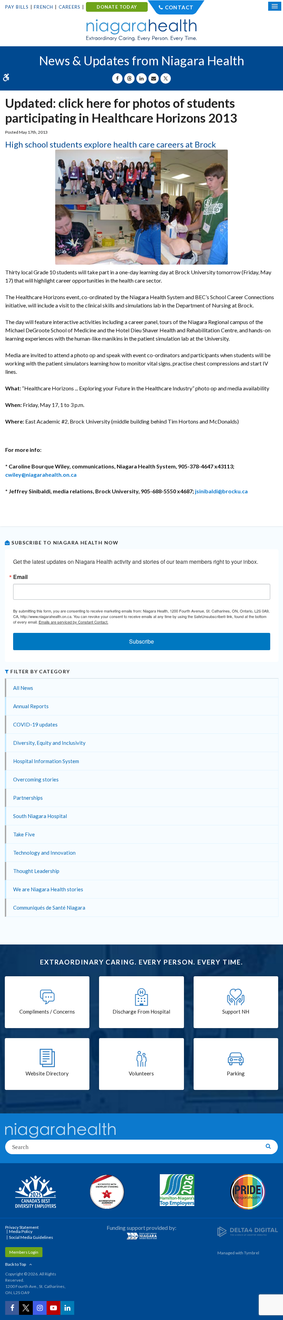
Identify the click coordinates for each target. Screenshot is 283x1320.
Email (20, 577)
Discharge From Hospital (141, 1011)
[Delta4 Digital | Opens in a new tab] (247, 1231)
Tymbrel (251, 1252)
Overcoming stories (36, 779)
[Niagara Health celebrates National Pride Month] (247, 1191)
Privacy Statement (22, 1227)
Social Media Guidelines (31, 1237)
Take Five (24, 834)
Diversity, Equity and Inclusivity (49, 743)
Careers (69, 7)
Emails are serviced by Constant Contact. (73, 622)
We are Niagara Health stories (48, 889)
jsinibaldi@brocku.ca (221, 491)
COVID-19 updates (35, 724)
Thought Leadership (36, 871)
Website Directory (47, 1073)
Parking (236, 1073)
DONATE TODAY (117, 7)
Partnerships (28, 798)
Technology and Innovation (44, 852)
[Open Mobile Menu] (274, 6)
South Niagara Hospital (40, 816)
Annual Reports (31, 706)
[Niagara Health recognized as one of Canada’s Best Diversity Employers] (35, 1192)
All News (23, 688)
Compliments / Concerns (47, 1011)
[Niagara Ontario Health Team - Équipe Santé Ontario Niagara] (141, 1236)
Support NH (235, 1011)
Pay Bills (17, 7)
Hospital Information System (46, 761)
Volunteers (141, 1073)
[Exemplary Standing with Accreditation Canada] (106, 1191)
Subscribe (141, 641)
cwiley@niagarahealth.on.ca (41, 474)
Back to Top (15, 1264)
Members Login (23, 1252)
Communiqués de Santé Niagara (49, 907)
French (43, 7)
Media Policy (20, 1231)
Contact (179, 7)
